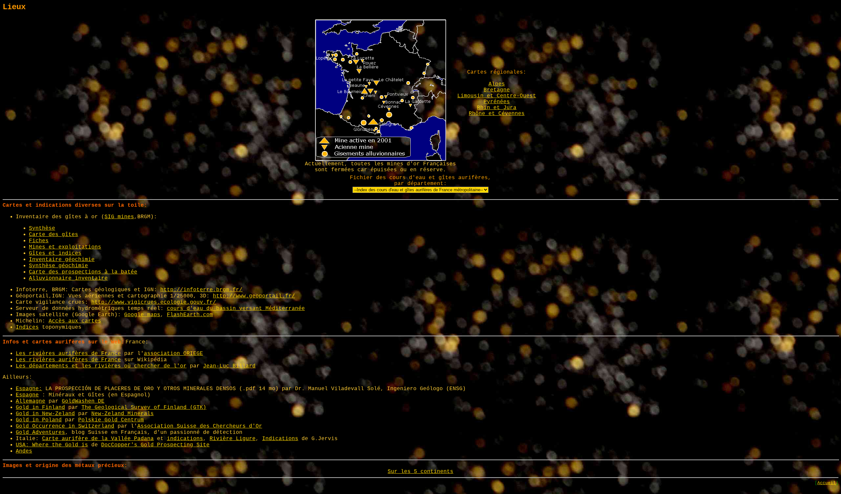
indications (185, 439)
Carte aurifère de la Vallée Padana (98, 439)
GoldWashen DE (83, 401)
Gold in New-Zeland (45, 414)
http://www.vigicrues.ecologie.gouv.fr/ (153, 302)
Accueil (826, 483)
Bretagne (497, 90)
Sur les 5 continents (420, 472)
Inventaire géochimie (62, 260)
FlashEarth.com (190, 315)
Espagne (27, 395)
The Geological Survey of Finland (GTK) (143, 408)
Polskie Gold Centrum (111, 420)
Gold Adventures (40, 432)
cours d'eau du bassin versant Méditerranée (236, 309)
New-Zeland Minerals (122, 414)
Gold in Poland (39, 420)
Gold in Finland (40, 408)
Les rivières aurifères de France (68, 354)
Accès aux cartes (75, 321)
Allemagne (30, 401)
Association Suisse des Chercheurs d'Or (199, 426)
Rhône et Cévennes (497, 114)
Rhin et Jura (496, 108)
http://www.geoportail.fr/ (254, 296)
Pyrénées (497, 102)
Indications (280, 439)
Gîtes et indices (55, 253)
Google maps (142, 315)
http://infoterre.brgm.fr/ (201, 290)
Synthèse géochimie (58, 266)
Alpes (497, 84)
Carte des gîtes (53, 235)
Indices (27, 327)
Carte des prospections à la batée (83, 272)
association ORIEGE (173, 354)
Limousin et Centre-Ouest (496, 96)
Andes (24, 451)
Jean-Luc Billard (229, 366)
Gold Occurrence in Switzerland (65, 426)
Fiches (39, 241)
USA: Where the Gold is (52, 445)
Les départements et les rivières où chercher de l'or (101, 366)
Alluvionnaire (52, 278)
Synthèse (42, 228)
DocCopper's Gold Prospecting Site (155, 445)
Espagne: (29, 389)
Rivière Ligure (233, 439)
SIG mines (119, 217)
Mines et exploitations (65, 247)
